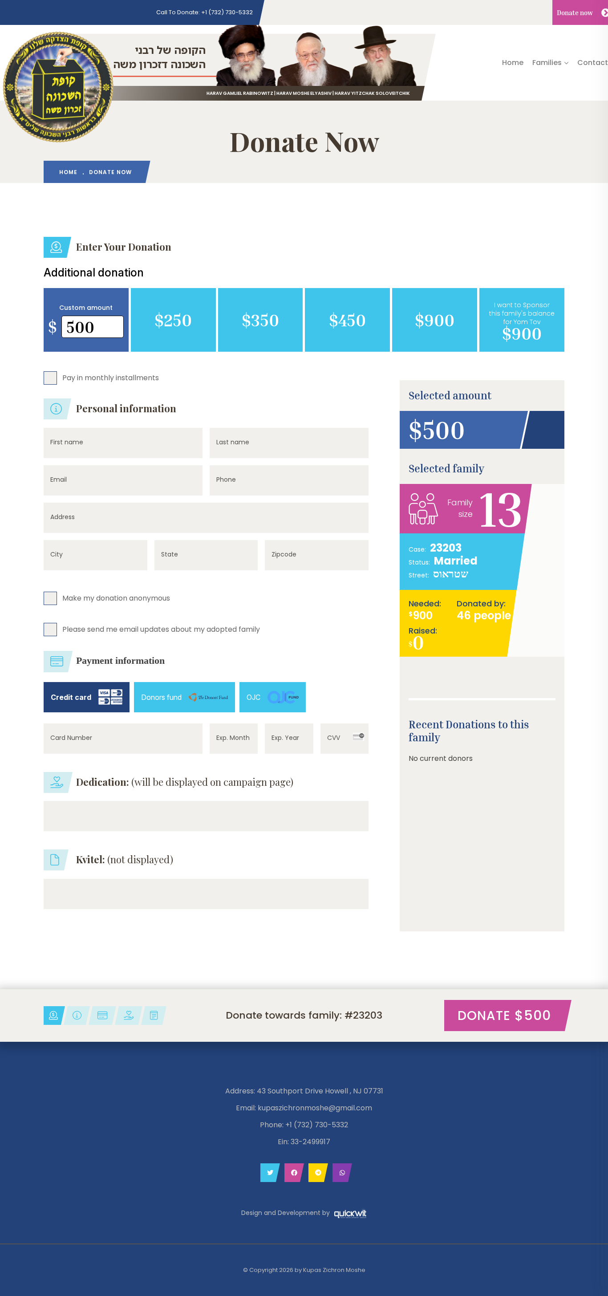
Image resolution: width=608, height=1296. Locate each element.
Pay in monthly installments (110, 377)
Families (547, 62)
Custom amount (86, 307)
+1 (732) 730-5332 (204, 12)
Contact (592, 62)
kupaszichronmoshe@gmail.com (315, 1108)
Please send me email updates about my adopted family (161, 629)
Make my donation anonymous (116, 597)
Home (512, 62)
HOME (68, 172)
